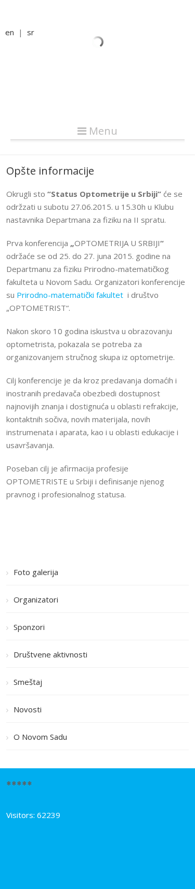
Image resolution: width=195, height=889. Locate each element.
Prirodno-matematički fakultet (70, 295)
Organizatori (36, 599)
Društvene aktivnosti (50, 654)
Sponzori (29, 627)
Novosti (28, 709)
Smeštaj (28, 682)
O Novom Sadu (40, 737)
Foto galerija (36, 572)
